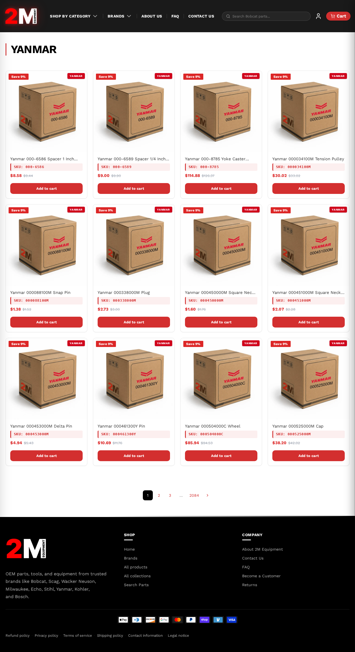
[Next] (207, 495)
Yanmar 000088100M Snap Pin (40, 292)
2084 (194, 495)
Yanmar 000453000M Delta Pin (41, 426)
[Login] (318, 16)
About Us (151, 16)
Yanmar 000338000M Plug (124, 292)
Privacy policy (46, 635)
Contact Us (201, 16)
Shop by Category (70, 16)
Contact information (145, 635)
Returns (249, 585)
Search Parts (136, 585)
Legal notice (178, 635)
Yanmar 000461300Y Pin (121, 426)
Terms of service (77, 635)
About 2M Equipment (262, 549)
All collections (137, 576)
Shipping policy (110, 635)
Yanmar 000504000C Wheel (212, 426)
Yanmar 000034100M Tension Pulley (308, 158)
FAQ (175, 16)
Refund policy (18, 635)
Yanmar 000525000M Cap (297, 426)
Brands (116, 16)
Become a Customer (261, 576)
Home (129, 549)
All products (135, 567)
